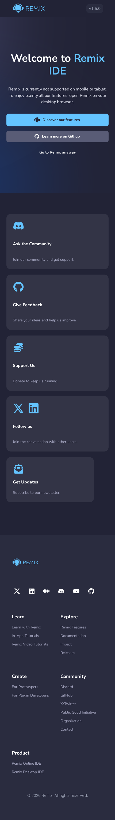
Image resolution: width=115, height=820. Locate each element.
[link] (57, 241)
